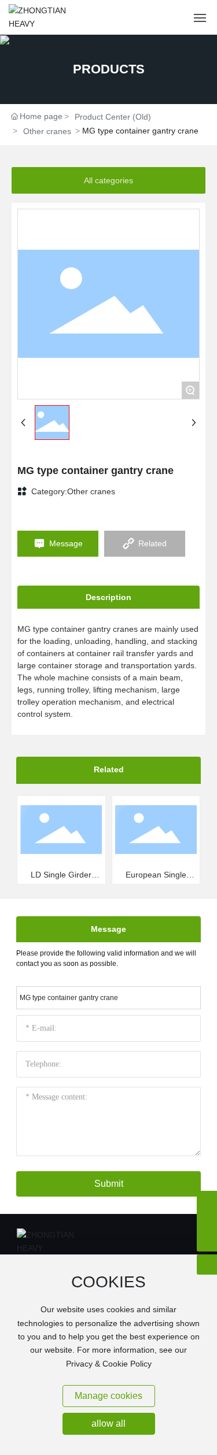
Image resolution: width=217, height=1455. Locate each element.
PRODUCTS (109, 69)
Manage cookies (108, 1396)
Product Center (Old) (113, 116)
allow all (108, 1423)
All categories (108, 180)
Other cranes (47, 131)
